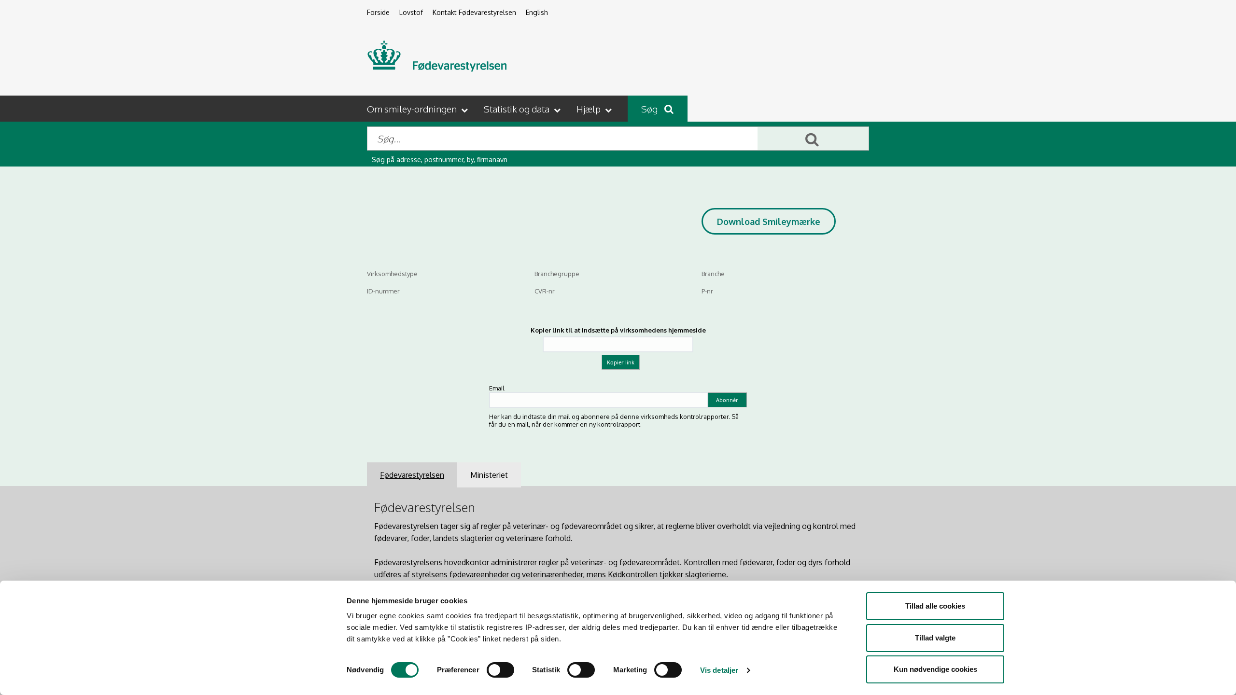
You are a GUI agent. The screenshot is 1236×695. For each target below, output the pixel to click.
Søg (650, 108)
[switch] (500, 670)
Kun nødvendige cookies (935, 669)
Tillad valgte (935, 638)
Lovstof (411, 12)
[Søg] (813, 138)
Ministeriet (489, 475)
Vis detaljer (719, 670)
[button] (418, 108)
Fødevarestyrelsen (412, 475)
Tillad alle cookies (935, 606)
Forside (378, 12)
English (537, 12)
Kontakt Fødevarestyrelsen (474, 12)
